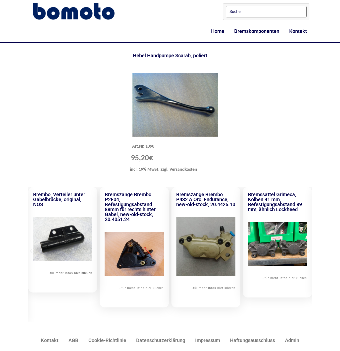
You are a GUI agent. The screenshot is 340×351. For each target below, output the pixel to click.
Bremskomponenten (256, 31)
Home (217, 31)
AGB (73, 340)
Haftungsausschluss (252, 340)
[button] (31, 251)
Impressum (207, 340)
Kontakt (298, 31)
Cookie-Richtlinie (107, 340)
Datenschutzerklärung (160, 340)
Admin (292, 340)
